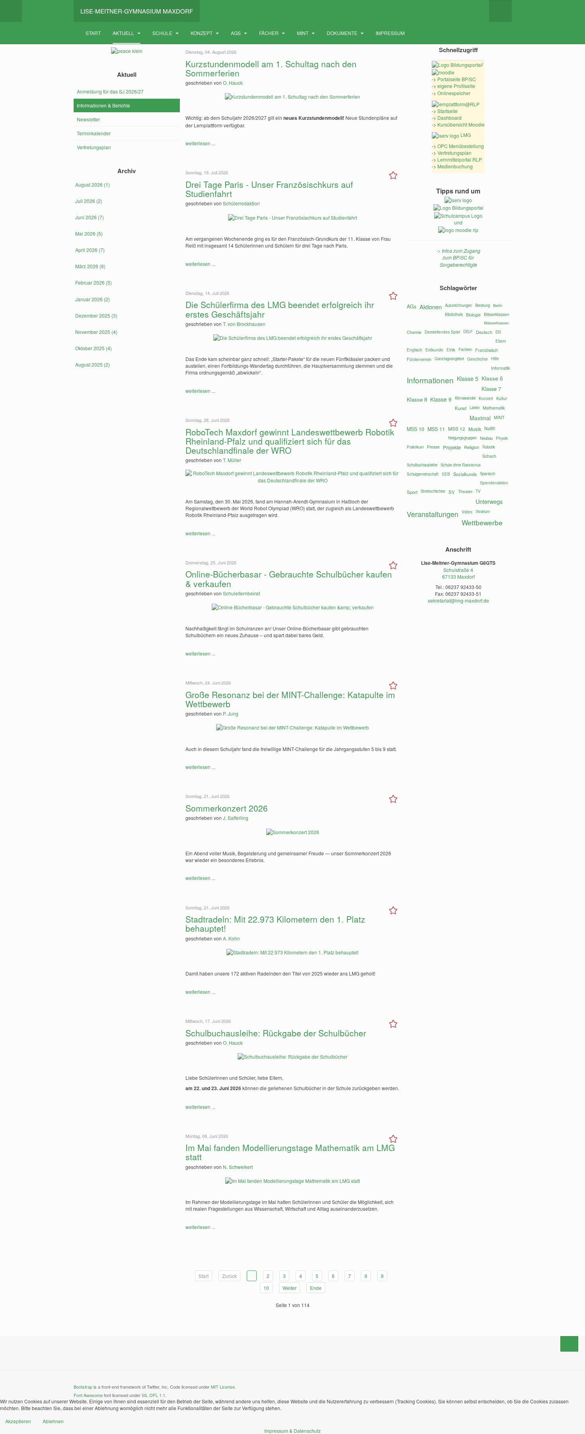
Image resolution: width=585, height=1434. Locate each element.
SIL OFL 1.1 (153, 1395)
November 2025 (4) (96, 331)
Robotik (488, 447)
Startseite (447, 110)
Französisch (486, 350)
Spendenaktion (494, 483)
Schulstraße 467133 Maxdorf (458, 573)
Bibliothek (454, 314)
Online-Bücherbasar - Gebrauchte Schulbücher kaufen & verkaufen (288, 578)
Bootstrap (83, 1386)
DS (498, 332)
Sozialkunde (465, 474)
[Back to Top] (569, 1344)
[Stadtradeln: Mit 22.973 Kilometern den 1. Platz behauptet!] (292, 951)
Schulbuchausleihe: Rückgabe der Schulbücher (275, 1033)
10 (266, 1287)
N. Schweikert (238, 1166)
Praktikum (415, 447)
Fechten (465, 349)
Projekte (452, 447)
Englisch (414, 350)
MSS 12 (456, 428)
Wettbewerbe (482, 522)
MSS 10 (415, 429)
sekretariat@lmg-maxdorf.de (458, 600)
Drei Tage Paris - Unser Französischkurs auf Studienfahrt (269, 188)
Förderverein (419, 359)
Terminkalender (94, 133)
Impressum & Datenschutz (292, 1430)
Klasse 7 (491, 388)
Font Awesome (88, 1395)
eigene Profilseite (456, 85)
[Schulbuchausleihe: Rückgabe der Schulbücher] (292, 1055)
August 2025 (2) (92, 364)
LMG (465, 134)
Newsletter (88, 119)
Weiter (289, 1287)
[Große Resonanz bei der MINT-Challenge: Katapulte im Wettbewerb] (292, 726)
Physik (502, 438)
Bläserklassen (496, 314)
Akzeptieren (18, 1421)
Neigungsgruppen (462, 438)
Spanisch (487, 473)
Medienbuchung (455, 166)
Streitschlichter (433, 491)
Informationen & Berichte (103, 105)
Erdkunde (434, 350)
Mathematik (494, 407)
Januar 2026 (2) (92, 299)
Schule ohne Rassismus (461, 465)
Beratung (482, 305)
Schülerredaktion (241, 203)
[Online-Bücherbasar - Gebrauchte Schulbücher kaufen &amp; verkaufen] (293, 606)
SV (451, 492)
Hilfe (495, 358)
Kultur (501, 398)
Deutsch (484, 332)
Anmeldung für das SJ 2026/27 (110, 91)
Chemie (414, 332)
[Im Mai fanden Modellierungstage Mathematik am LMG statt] (292, 1179)
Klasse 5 (467, 378)
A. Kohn (231, 938)
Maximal (480, 418)
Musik (474, 428)
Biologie (473, 315)
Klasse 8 (417, 399)
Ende (316, 1287)
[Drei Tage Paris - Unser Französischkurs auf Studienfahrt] (292, 216)
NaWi (489, 428)
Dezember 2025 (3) (96, 315)
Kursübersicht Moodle (461, 124)
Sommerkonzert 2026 (226, 808)
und (458, 222)
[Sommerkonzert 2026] (292, 830)
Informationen (430, 380)
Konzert (486, 398)
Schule (163, 32)
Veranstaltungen (432, 514)
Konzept (202, 32)
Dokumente (343, 32)
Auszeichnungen (458, 305)
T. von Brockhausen (244, 323)
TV (478, 491)
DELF (468, 331)
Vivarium (483, 511)
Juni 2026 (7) (89, 217)
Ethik (451, 350)
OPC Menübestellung (460, 145)
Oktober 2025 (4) (93, 348)
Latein (475, 407)
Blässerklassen (496, 323)
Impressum (390, 32)
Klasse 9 (441, 399)
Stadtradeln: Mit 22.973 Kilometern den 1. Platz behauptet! (275, 923)
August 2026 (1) (92, 184)
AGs (236, 32)
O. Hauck (233, 82)
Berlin (497, 305)
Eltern (500, 341)
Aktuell (124, 32)
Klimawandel (465, 398)
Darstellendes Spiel (442, 332)
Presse (433, 447)
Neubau (486, 438)
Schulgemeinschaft (423, 474)
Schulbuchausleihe (422, 465)
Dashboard (449, 117)
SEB (446, 474)
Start (93, 32)
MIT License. (223, 1386)
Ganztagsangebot (449, 358)
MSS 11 (436, 429)
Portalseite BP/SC (456, 79)
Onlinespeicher (453, 93)
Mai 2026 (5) (89, 233)
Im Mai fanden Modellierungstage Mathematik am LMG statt (290, 1152)
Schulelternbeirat (241, 593)
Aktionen (430, 306)
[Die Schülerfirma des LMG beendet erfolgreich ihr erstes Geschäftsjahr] (292, 337)
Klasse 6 (492, 378)
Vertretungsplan (94, 147)
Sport (412, 492)
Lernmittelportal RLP (459, 159)
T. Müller (232, 460)
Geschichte (477, 359)
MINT (303, 32)
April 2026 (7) (90, 249)
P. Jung (230, 713)
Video (467, 512)
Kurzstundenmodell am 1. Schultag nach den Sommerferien (271, 68)
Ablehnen (53, 1421)
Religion (471, 447)
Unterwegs (489, 501)
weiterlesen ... (200, 143)
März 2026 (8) (90, 266)
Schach (489, 456)
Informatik (500, 368)
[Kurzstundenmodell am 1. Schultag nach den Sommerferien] (292, 95)
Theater (465, 491)
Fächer (269, 32)
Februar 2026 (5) (93, 282)
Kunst (460, 408)
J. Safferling (235, 817)
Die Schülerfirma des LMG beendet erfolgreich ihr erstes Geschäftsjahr (279, 309)
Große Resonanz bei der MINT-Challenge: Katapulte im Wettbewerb (290, 699)
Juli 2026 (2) (88, 200)
